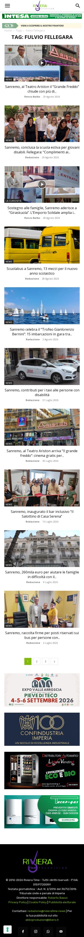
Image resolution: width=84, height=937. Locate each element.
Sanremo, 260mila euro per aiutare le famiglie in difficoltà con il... (42, 574)
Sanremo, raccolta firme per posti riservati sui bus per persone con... (42, 635)
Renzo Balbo (32, 96)
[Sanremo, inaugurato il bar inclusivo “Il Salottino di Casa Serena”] (42, 487)
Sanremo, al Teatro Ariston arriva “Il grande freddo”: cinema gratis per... (42, 453)
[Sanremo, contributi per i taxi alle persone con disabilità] (42, 366)
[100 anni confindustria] (42, 729)
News (9, 79)
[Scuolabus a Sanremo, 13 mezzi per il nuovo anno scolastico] (42, 244)
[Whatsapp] (48, 932)
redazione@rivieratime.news (46, 911)
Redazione (32, 157)
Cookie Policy (38, 902)
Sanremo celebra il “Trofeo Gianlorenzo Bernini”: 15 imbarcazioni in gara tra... (42, 331)
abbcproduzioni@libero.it (42, 919)
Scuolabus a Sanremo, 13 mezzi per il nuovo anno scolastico (42, 271)
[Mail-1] (61, 932)
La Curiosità (13, 200)
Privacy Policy (17, 902)
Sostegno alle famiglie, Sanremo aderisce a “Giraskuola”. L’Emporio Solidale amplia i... (42, 210)
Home (8, 30)
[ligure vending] (42, 770)
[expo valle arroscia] (42, 689)
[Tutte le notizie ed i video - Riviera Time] (42, 862)
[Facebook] (23, 932)
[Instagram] (35, 932)
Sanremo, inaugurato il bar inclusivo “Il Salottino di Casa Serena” (42, 514)
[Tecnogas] (42, 811)
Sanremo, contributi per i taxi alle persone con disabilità (42, 392)
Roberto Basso (58, 897)
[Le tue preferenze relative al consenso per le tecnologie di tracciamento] (7, 929)
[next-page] (54, 661)
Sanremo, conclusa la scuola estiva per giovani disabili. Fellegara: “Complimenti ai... (42, 149)
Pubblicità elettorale (62, 902)
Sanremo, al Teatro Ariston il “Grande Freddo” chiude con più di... (42, 89)
